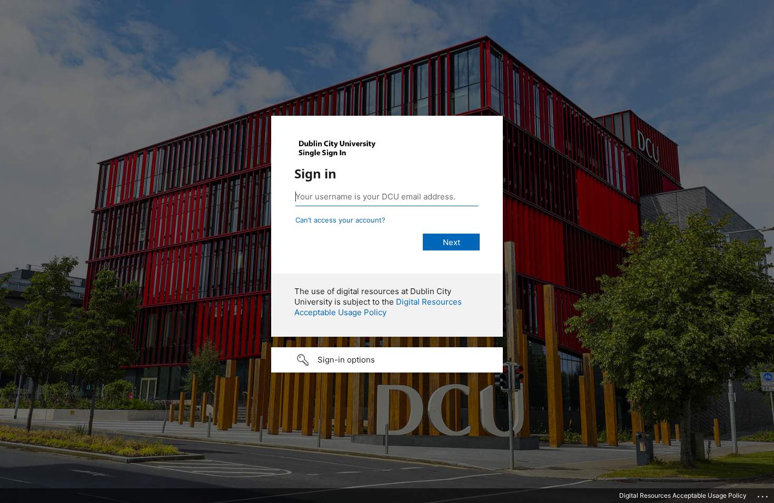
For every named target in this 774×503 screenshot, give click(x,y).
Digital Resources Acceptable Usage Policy (378, 307)
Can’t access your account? (340, 220)
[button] (387, 360)
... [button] (763, 494)
